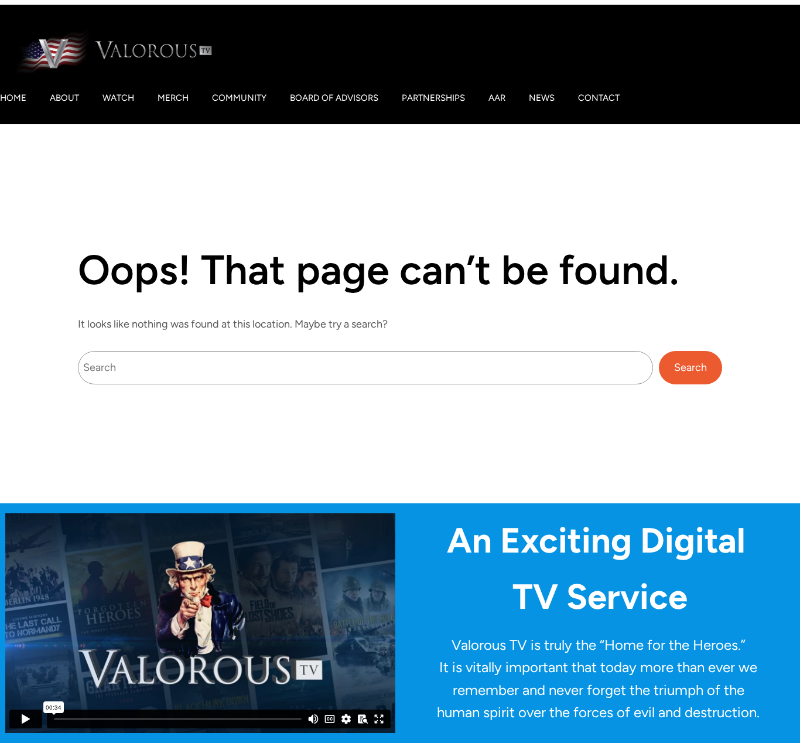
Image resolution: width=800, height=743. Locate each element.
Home (13, 98)
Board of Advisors (334, 98)
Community (239, 98)
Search (690, 367)
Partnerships (433, 98)
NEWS (542, 98)
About (64, 98)
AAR (496, 98)
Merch (173, 98)
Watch (118, 98)
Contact (599, 98)
